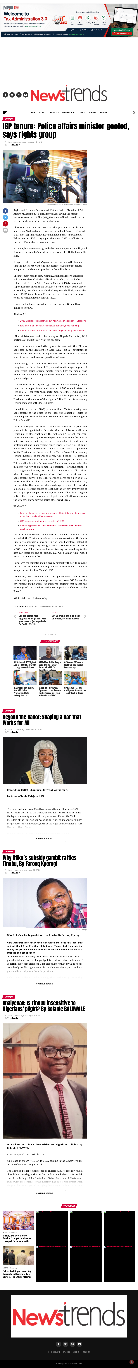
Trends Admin (13, 145)
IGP (31, 606)
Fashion (66, 1351)
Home (33, 112)
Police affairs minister (46, 606)
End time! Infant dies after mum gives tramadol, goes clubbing (49, 326)
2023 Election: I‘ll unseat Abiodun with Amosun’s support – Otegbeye (53, 321)
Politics (42, 112)
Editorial (92, 112)
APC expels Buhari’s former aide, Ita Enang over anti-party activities (52, 330)
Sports (82, 112)
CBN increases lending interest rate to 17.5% (42, 520)
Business (54, 112)
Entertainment (68, 112)
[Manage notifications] (132, 1362)
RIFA (61, 606)
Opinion (103, 112)
